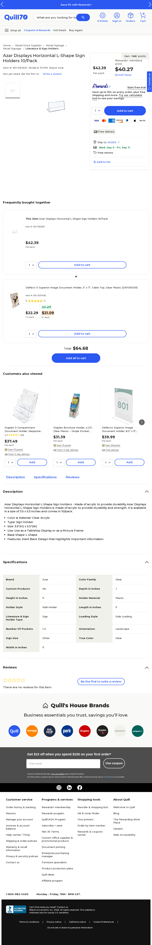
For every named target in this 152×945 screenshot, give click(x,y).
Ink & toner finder (88, 813)
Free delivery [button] (112, 450)
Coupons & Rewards (37, 30)
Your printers (85, 819)
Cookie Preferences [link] (103, 922)
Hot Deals (59, 30)
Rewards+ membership (56, 807)
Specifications (45, 477)
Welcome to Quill (124, 807)
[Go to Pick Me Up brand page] (49, 731)
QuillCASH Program (54, 819)
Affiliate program (52, 880)
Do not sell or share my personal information (70, 927)
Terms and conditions (58, 774)
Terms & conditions (29, 922)
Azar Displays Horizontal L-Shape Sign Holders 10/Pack (67, 218)
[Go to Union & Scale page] (120, 731)
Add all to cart (76, 358)
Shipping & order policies (21, 840)
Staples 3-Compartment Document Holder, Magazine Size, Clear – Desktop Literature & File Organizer (26, 429)
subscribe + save (52, 825)
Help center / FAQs (18, 834)
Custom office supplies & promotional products (57, 839)
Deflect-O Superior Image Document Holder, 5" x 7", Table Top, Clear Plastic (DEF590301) (82, 287)
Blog (116, 813)
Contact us (12, 862)
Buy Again (76, 30)
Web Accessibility (124, 834)
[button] (150, 4)
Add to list (103, 161)
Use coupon (114, 763)
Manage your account (19, 819)
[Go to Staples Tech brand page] (102, 731)
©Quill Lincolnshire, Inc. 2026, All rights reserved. (54, 910)
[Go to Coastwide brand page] (32, 731)
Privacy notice (54, 922)
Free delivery (106, 131)
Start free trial (136, 87)
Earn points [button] (135, 56)
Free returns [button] (105, 152)
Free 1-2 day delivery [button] (18, 454)
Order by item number (91, 825)
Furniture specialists (54, 862)
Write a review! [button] (52, 73)
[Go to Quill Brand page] (14, 731)
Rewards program (53, 813)
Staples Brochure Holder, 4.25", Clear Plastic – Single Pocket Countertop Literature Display (72, 429)
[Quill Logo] (16, 17)
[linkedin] (69, 788)
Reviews (73, 477)
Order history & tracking (21, 807)
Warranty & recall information (16, 848)
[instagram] (59, 788)
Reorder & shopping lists (92, 807)
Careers (118, 828)
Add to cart (125, 110)
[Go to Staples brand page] (85, 731)
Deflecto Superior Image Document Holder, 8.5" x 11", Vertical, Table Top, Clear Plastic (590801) (122, 429)
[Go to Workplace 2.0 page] (137, 731)
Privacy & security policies (22, 856)
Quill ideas (48, 874)
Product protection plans (57, 868)
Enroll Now (123, 75)
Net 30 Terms (50, 831)
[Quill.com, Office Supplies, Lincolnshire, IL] (16, 910)
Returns (11, 813)
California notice (77, 922)
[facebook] (80, 788)
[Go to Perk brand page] (67, 731)
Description (15, 477)
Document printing (53, 846)
